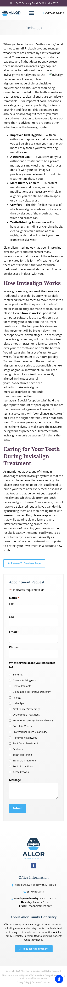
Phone (14, 647)
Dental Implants (22, 686)
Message (15, 780)
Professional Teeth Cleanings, (30, 731)
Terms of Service (32, 977)
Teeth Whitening (22, 754)
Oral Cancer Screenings (26, 709)
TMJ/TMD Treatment (24, 760)
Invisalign (18, 703)
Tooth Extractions (23, 766)
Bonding (18, 674)
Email (14, 632)
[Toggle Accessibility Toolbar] (59, 979)
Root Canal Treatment (25, 743)
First (11, 603)
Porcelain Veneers (23, 726)
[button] (31, 13)
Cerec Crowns (21, 772)
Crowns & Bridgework (25, 680)
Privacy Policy (22, 982)
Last (11, 616)
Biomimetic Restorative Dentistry (32, 691)
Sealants (18, 749)
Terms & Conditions (41, 982)
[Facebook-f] (33, 865)
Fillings (17, 697)
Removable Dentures (25, 737)
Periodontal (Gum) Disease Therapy (33, 720)
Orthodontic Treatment (26, 714)
